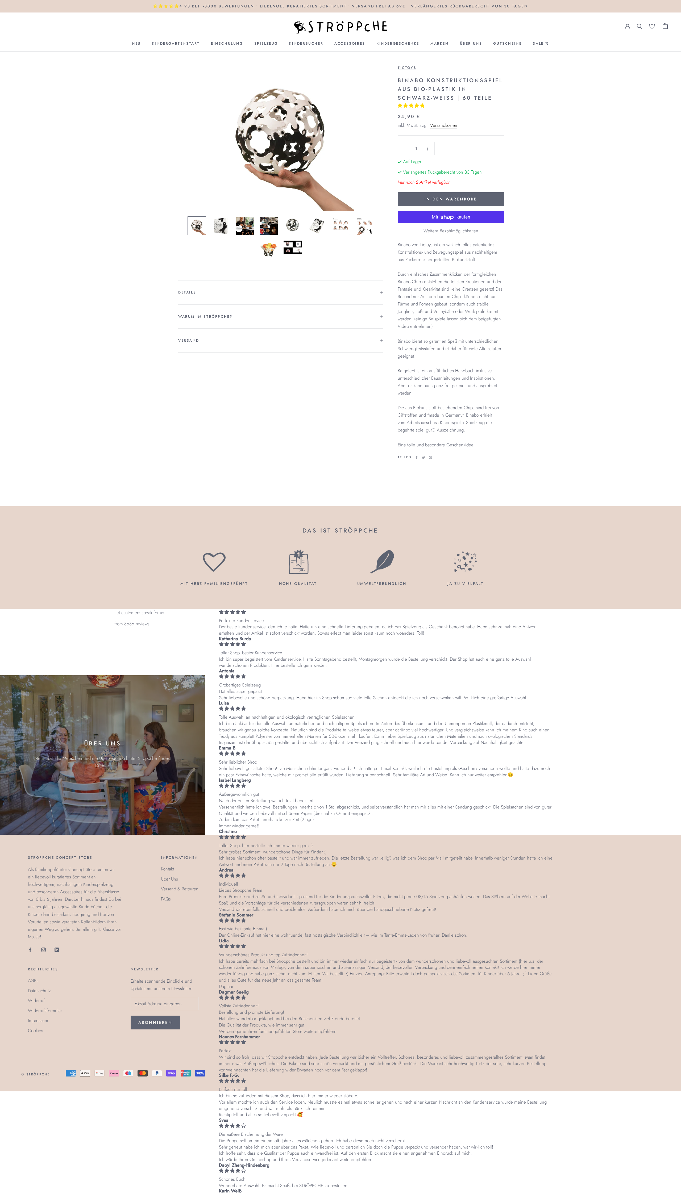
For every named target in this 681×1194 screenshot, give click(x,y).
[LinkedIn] (57, 949)
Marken (439, 43)
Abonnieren (155, 1022)
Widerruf (36, 1000)
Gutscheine (507, 43)
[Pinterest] (430, 457)
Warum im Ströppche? (205, 316)
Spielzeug (266, 43)
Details (187, 292)
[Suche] (639, 26)
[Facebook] (416, 457)
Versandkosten (443, 125)
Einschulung (227, 43)
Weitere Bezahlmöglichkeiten (450, 231)
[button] (412, 105)
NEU (136, 43)
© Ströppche (35, 1074)
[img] (386, 612)
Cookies (35, 1030)
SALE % (541, 43)
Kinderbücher (306, 43)
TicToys (407, 67)
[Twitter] (423, 457)
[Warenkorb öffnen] (665, 26)
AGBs (33, 980)
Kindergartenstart (176, 43)
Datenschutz (39, 990)
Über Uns (471, 43)
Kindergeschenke (397, 43)
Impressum (38, 1020)
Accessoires (349, 43)
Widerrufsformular (45, 1010)
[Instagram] (43, 949)
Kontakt (167, 869)
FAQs (166, 899)
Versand (188, 340)
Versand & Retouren (179, 889)
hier (105, 766)
